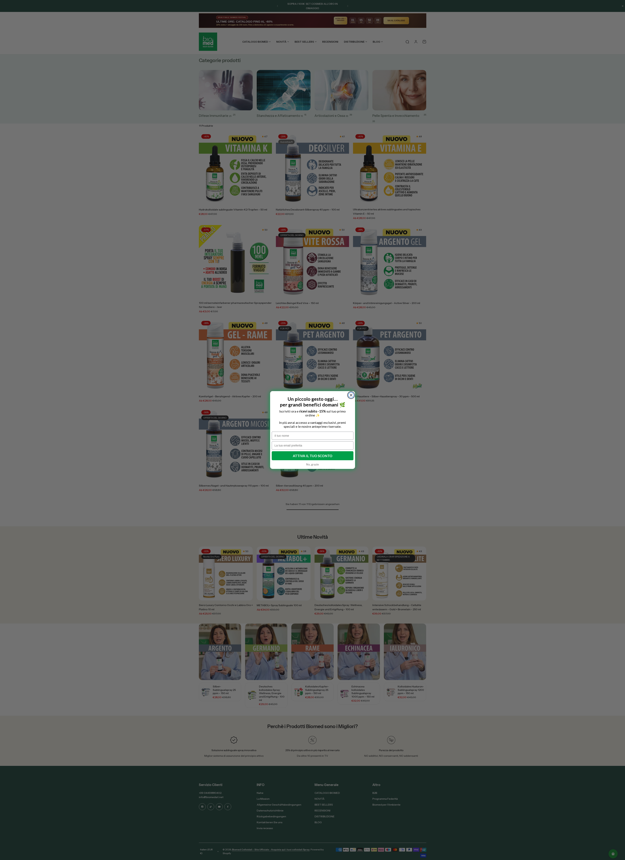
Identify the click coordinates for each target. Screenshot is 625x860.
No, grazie (312, 464)
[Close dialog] (351, 395)
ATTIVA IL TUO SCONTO (312, 456)
